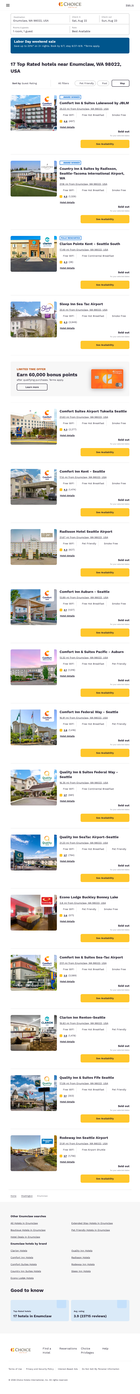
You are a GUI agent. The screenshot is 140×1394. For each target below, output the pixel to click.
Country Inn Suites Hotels (26, 1271)
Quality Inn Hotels (81, 1250)
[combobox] (40, 19)
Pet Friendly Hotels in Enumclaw (90, 1230)
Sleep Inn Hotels (81, 1271)
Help (105, 1348)
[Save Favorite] (15, 100)
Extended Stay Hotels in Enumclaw (92, 1223)
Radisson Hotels (80, 1257)
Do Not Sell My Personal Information (100, 1369)
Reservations (68, 1348)
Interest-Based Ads (68, 1369)
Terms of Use (15, 1369)
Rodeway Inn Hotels (83, 1264)
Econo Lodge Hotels (22, 1278)
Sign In (130, 5)
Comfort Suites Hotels (24, 1264)
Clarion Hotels (19, 1250)
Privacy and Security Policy (39, 1369)
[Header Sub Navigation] (8, 5)
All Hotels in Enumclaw (24, 1223)
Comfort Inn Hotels (22, 1257)
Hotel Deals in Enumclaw (25, 1237)
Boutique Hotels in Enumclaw (28, 1230)
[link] (32, 387)
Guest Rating (24, 83)
